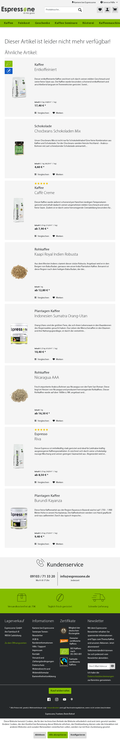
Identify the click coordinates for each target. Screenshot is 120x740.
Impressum (37, 650)
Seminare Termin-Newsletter (40, 634)
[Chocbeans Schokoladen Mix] (18, 149)
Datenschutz (38, 665)
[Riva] (18, 456)
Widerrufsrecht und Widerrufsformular (41, 671)
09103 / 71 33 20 (42, 576)
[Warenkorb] (115, 10)
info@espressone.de (75, 576)
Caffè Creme (45, 193)
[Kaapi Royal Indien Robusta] (18, 272)
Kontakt (36, 654)
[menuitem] (63, 10)
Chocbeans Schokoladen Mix (58, 131)
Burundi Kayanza (48, 501)
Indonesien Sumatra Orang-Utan (61, 316)
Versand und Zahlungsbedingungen (43, 660)
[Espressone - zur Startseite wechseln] (18, 11)
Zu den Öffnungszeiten (16, 643)
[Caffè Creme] (18, 210)
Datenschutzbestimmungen (101, 676)
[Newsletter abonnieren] (112, 666)
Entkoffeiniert (46, 70)
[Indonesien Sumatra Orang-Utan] (18, 333)
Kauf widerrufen (60, 691)
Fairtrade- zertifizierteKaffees (74, 662)
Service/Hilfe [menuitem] (109, 2)
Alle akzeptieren (57, 735)
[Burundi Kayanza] (18, 518)
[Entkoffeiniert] (18, 87)
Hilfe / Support (39, 647)
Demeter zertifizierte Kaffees (75, 641)
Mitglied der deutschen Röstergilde (74, 631)
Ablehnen (40, 735)
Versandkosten (53, 708)
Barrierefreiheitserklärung (44, 676)
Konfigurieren (78, 735)
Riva (38, 439)
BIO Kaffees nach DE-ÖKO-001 (76, 651)
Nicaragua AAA (47, 378)
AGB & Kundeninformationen (42, 641)
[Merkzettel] (100, 10)
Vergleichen (43, 113)
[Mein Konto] (107, 10)
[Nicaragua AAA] (18, 395)
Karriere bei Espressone (85, 2)
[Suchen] (80, 10)
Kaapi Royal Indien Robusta (56, 254)
